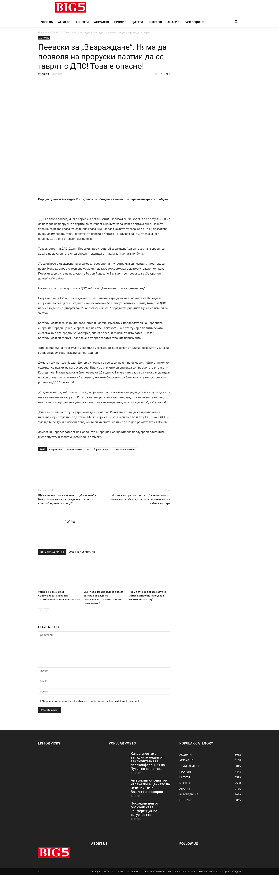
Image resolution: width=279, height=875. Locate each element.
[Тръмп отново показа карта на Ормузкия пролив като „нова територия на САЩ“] (149, 574)
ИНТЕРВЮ (155, 22)
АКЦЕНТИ (82, 22)
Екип (106, 871)
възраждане (55, 449)
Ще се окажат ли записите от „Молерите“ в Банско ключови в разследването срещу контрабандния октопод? (67, 499)
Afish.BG (64, 22)
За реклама (132, 871)
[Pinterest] (59, 82)
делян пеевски (74, 449)
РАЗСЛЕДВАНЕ (194, 22)
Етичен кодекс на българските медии (220, 871)
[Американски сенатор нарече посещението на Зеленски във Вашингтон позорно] (118, 785)
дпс (87, 449)
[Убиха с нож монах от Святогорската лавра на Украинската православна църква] (59, 574)
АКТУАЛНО (101, 22)
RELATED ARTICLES (52, 552)
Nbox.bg (47, 22)
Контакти (117, 871)
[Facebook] (42, 82)
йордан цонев (101, 449)
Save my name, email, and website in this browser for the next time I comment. (91, 701)
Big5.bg (45, 73)
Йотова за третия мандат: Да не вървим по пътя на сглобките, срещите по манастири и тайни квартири (140, 499)
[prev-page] (40, 610)
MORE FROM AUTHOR (82, 552)
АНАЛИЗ (173, 22)
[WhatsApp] (68, 82)
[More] (77, 82)
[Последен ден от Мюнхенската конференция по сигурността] (118, 808)
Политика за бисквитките (157, 871)
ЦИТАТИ (137, 22)
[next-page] (46, 610)
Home (41, 32)
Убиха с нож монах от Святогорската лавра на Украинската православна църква (59, 595)
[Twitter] (50, 82)
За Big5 (96, 871)
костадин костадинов (124, 449)
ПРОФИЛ (120, 22)
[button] (236, 22)
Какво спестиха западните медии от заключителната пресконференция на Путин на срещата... (148, 761)
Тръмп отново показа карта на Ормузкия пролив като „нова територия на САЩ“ (147, 595)
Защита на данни (185, 871)
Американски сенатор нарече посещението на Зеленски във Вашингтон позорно (150, 786)
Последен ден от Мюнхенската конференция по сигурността (145, 809)
